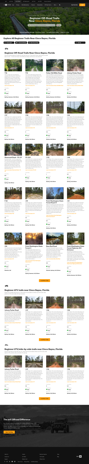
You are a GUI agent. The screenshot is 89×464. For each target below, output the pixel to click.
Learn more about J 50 (34, 121)
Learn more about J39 (13, 254)
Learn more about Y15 (34, 78)
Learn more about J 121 (55, 164)
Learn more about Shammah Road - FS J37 (13, 164)
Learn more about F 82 (13, 208)
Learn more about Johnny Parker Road (75, 78)
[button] (9, 43)
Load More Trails (44, 280)
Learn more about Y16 (13, 78)
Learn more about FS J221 (34, 164)
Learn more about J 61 (75, 208)
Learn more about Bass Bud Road (55, 254)
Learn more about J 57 (13, 121)
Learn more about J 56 (55, 121)
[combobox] (43, 25)
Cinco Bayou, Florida (40, 32)
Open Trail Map (9, 432)
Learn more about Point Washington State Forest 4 (34, 254)
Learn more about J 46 (75, 164)
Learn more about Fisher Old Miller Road (55, 78)
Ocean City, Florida (64, 32)
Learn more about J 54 (75, 121)
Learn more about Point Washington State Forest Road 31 (55, 208)
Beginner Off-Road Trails (34, 15)
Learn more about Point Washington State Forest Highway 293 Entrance (75, 254)
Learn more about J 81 (34, 208)
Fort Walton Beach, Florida (52, 32)
